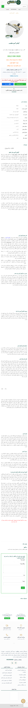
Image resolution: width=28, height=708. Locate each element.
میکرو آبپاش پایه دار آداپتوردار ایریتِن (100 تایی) (7, 615)
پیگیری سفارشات (22, 674)
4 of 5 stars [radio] (16, 562)
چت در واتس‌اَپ (20, 84)
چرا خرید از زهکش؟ (14, 75)
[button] (26, 2)
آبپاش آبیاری (12, 12)
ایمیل (23, 581)
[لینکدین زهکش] (12, 663)
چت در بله (7, 84)
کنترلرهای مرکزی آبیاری (7, 672)
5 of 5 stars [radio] (12, 562)
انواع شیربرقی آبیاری (7, 675)
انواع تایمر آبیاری (8, 670)
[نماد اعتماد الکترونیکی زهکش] (14, 695)
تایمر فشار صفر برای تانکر (6, 677)
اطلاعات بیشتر (21, 618)
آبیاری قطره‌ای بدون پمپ (7, 682)
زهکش (17, 12)
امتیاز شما (22, 559)
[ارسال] (2, 6)
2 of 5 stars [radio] (23, 562)
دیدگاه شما (22, 563)
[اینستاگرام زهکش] (15, 663)
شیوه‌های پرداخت (22, 679)
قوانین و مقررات (22, 682)
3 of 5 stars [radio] (19, 562)
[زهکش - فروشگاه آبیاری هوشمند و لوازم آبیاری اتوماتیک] (14, 2)
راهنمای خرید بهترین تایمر (7, 680)
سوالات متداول (23, 677)
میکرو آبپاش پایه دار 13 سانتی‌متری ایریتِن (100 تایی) (21, 615)
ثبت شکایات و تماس (22, 684)
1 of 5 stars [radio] (24, 562)
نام (24, 575)
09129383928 (14, 91)
